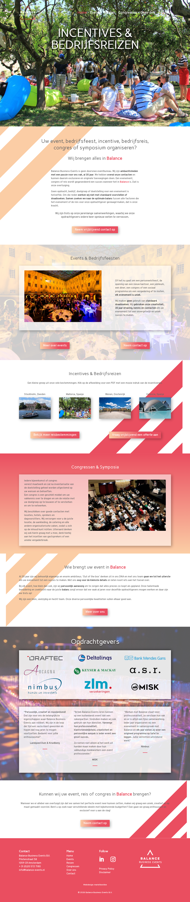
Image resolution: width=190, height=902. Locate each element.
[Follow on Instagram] (113, 859)
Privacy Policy (106, 868)
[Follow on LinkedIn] (101, 859)
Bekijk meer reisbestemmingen (54, 435)
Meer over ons (95, 612)
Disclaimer (105, 872)
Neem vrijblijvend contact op (95, 230)
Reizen (109, 13)
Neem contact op (135, 346)
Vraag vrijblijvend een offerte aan (135, 435)
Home (82, 13)
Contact (164, 13)
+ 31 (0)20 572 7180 (30, 866)
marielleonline (100, 885)
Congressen (127, 13)
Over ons (147, 13)
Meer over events (55, 346)
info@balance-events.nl (32, 870)
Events (95, 13)
